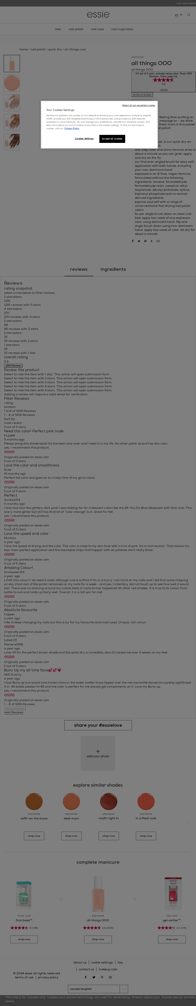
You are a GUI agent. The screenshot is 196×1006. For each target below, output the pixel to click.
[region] (99, 125)
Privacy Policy (72, 128)
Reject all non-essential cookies (138, 105)
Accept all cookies (112, 138)
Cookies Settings (84, 138)
